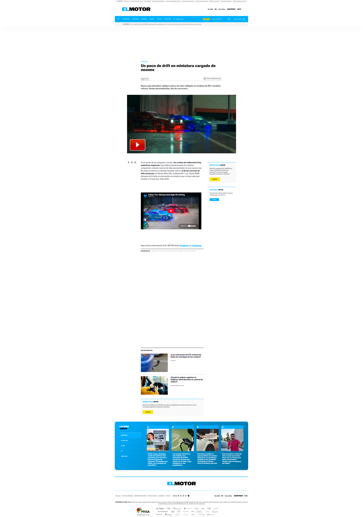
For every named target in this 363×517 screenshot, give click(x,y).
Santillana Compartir (188, 509)
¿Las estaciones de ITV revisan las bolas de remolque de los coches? (186, 355)
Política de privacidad (127, 495)
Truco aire (126, 1)
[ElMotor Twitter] (181, 496)
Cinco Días (185, 511)
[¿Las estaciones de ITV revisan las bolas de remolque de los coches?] (154, 363)
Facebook (184, 245)
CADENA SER (124, 456)
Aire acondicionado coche (173, 1)
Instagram (197, 245)
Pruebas (152, 19)
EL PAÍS (123, 445)
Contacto (168, 495)
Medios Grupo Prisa (143, 515)
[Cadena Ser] (239, 9)
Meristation (211, 514)
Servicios (206, 19)
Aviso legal (118, 495)
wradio (178, 511)
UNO (172, 511)
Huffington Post (162, 511)
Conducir (144, 19)
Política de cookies (152, 495)
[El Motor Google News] (188, 496)
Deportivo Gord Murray (159, 1)
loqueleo (201, 514)
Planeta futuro (206, 511)
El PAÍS (160, 509)
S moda (193, 514)
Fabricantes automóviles (170, 251)
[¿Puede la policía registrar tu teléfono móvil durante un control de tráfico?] (154, 385)
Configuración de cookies (140, 495)
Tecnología (167, 19)
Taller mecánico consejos (240, 1)
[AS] (216, 9)
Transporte (187, 251)
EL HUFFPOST (124, 440)
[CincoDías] (221, 9)
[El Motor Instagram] (183, 496)
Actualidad (126, 19)
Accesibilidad (161, 495)
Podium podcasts (177, 514)
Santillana (178, 509)
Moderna (168, 514)
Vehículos (193, 251)
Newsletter (179, 19)
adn (208, 509)
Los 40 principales (169, 509)
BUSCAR (214, 199)
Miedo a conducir (214, 1)
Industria (180, 251)
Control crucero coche (137, 1)
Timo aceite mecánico (188, 1)
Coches (161, 251)
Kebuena (213, 511)
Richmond (158, 514)
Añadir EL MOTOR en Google (214, 78)
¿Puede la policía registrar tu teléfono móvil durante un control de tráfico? (187, 379)
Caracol (215, 509)
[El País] (210, 9)
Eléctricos (135, 19)
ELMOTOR (124, 435)
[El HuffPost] (231, 9)
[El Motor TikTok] (185, 496)
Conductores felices (226, 1)
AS (121, 451)
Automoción (154, 251)
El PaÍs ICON (185, 514)
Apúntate (148, 412)
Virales (159, 19)
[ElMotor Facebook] (178, 496)
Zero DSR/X (148, 1)
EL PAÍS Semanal (200, 511)
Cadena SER (196, 509)
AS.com (202, 509)
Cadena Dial (192, 511)
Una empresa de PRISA (143, 510)
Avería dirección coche (202, 1)
